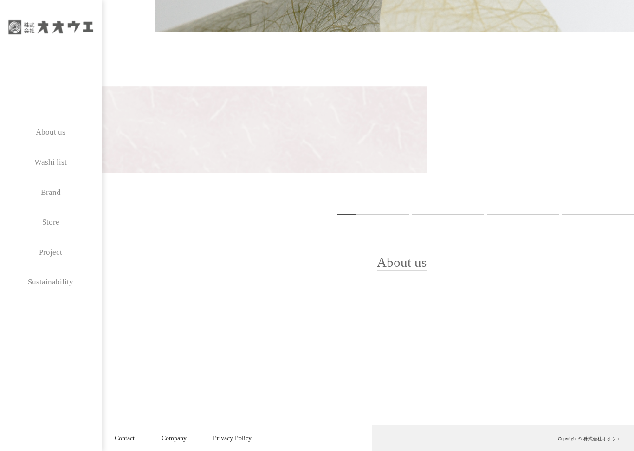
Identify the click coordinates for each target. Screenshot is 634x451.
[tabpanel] (394, 106)
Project (50, 252)
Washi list (50, 162)
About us (50, 132)
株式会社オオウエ (602, 438)
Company (174, 438)
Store (50, 222)
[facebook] (74, 59)
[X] (51, 59)
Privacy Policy (232, 438)
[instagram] (27, 59)
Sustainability (50, 281)
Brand (51, 192)
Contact (125, 438)
